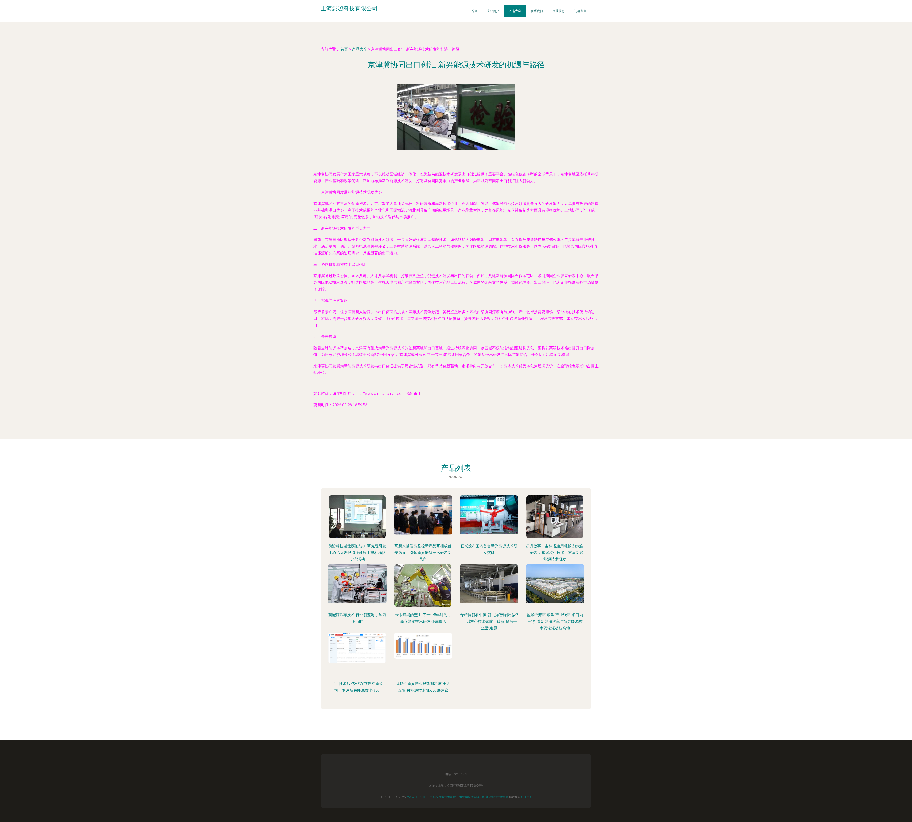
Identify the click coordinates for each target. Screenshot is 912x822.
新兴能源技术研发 (444, 797)
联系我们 (537, 11)
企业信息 (558, 11)
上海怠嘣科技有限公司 (470, 797)
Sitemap (527, 797)
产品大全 (515, 11)
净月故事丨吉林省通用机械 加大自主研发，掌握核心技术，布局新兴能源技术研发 (555, 553)
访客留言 (580, 11)
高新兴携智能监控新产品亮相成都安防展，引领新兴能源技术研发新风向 (422, 553)
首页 (474, 11)
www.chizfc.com (419, 797)
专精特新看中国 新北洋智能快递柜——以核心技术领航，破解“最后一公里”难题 (489, 621)
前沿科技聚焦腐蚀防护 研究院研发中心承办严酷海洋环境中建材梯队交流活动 (357, 553)
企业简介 (493, 11)
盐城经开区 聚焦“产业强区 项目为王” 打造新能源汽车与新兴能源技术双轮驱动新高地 (555, 621)
